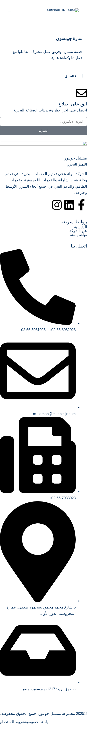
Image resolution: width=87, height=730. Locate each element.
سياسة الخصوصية (38, 722)
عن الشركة (78, 231)
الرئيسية (80, 227)
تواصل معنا (78, 235)
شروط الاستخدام (12, 722)
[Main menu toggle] (9, 10)
